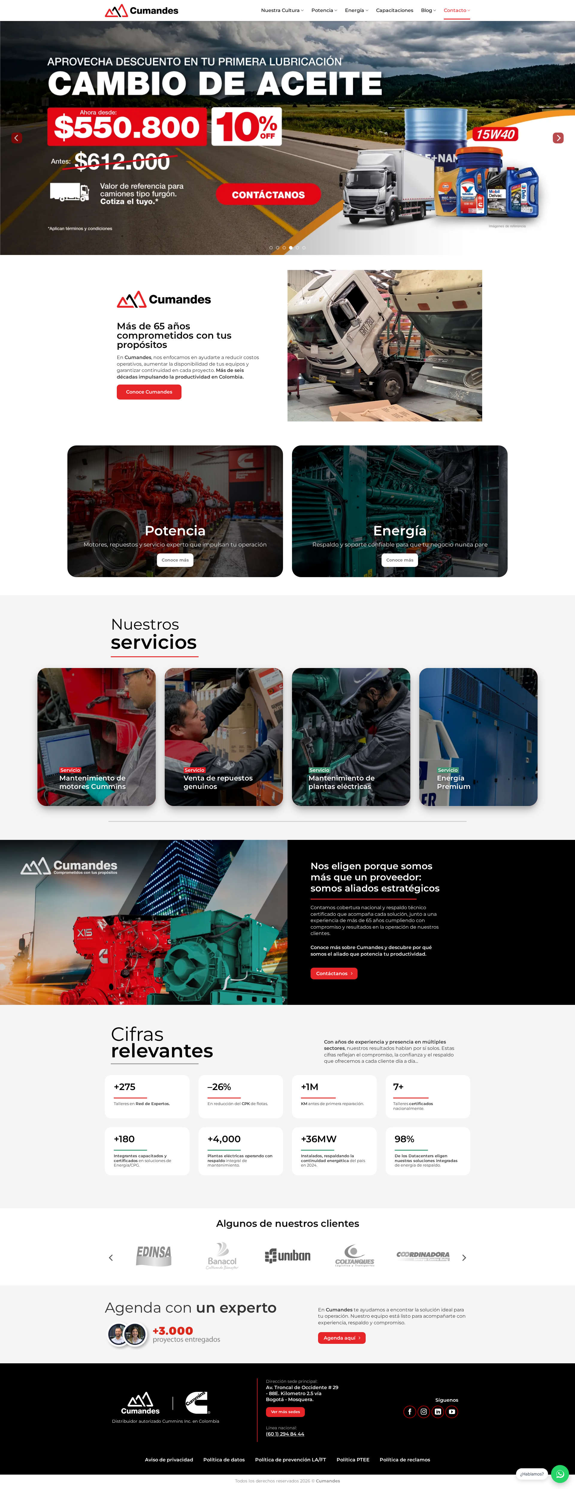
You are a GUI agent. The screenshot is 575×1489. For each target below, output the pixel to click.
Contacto (455, 10)
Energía (354, 10)
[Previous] (16, 138)
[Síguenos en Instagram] (423, 1412)
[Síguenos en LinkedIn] (438, 1412)
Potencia (322, 10)
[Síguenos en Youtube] (451, 1412)
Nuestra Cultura (280, 10)
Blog (426, 10)
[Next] (558, 138)
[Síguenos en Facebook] (409, 1412)
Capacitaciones (394, 10)
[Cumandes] (141, 10)
